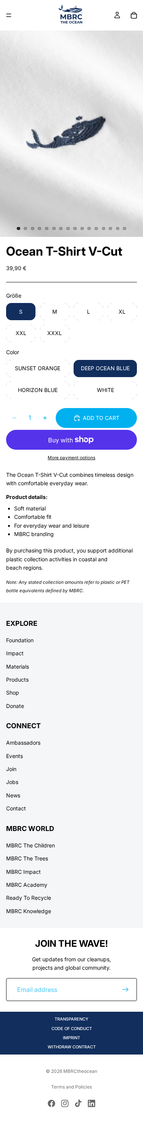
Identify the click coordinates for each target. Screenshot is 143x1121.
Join (11, 769)
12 (96, 228)
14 (110, 228)
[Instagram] (64, 1103)
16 (124, 228)
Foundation (20, 640)
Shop (12, 692)
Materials (17, 666)
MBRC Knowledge (28, 910)
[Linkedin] (91, 1103)
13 (103, 228)
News (13, 795)
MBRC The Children (30, 845)
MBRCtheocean (80, 1071)
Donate (15, 705)
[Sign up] (125, 990)
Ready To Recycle (28, 897)
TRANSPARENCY (71, 1019)
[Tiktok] (78, 1103)
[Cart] (133, 15)
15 (117, 228)
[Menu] (9, 15)
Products (17, 679)
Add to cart (101, 418)
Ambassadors (23, 742)
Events (14, 755)
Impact (15, 653)
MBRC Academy (26, 884)
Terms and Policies (71, 1087)
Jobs (12, 782)
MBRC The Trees (27, 858)
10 (82, 228)
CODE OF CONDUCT (71, 1028)
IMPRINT (71, 1037)
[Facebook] (51, 1103)
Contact (16, 808)
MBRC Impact (23, 871)
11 (89, 228)
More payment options (71, 457)
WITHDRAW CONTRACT (72, 1047)
